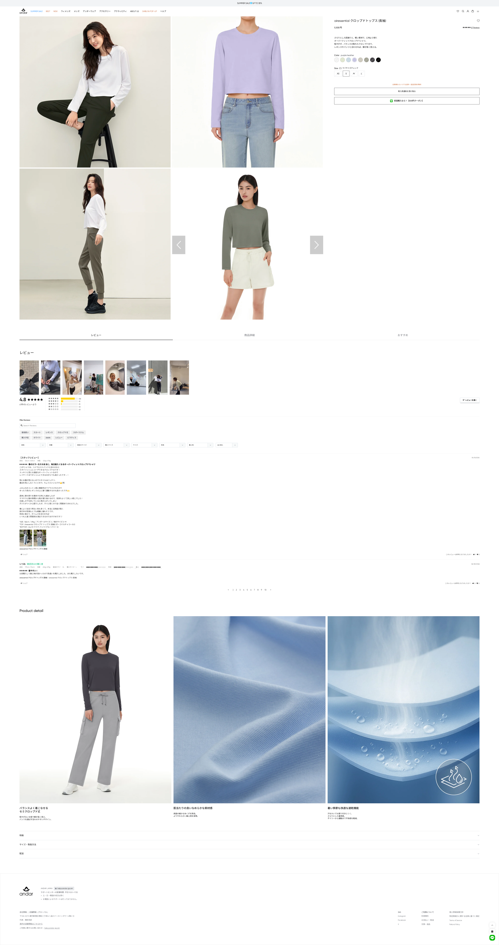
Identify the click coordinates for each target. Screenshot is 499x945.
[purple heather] (354, 60)
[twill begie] (360, 60)
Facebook (402, 920)
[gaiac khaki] (366, 60)
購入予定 (25, 438)
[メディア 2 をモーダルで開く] (95, 91)
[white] (336, 60)
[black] (378, 60)
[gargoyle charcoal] (372, 60)
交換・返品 (425, 924)
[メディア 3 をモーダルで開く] (95, 244)
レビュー (96, 335)
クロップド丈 (63, 432)
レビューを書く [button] (471, 400)
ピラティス (71, 438)
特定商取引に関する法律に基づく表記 (464, 916)
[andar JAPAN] (23, 11)
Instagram (402, 916)
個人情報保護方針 (456, 912)
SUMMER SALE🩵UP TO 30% (249, 3)
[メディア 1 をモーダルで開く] (247, 91)
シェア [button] (25, 554)
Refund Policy (454, 924)
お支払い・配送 (427, 920)
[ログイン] (468, 11)
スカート (37, 432)
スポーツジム (78, 432)
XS (338, 73)
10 (265, 590)
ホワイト (37, 438)
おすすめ (403, 335)
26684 (48, 438)
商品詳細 (249, 335)
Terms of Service (455, 920)
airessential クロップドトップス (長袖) (33, 549)
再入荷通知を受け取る (407, 91)
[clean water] (348, 60)
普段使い (25, 432)
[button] (463, 11)
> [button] (270, 590)
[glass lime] (342, 60)
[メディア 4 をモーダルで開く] (247, 244)
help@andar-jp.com (52, 928)
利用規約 (424, 916)
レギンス (49, 432)
